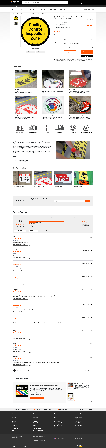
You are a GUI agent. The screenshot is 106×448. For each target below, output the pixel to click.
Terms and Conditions (58, 425)
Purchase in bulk (90, 47)
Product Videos (36, 421)
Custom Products (20, 168)
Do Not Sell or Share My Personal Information (25, 444)
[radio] (52, 221)
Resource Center (36, 416)
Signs (37, 6)
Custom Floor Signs (39, 186)
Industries (14, 421)
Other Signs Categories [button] (88, 9)
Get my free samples (36, 398)
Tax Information (57, 421)
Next (91, 401)
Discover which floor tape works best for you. (44, 385)
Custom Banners (58, 186)
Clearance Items (15, 425)
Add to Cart (87, 52)
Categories (14, 418)
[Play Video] (15, 23)
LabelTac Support (78, 417)
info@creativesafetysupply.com (39, 440)
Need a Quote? (90, 25)
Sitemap (34, 425)
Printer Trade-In (78, 426)
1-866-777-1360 (90, 2)
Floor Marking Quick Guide (80, 393)
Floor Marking (14, 6)
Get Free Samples (80, 3)
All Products (44, 6)
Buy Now (69, 52)
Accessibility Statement (58, 424)
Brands (13, 422)
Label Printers (23, 6)
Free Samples (35, 418)
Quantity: (56, 46)
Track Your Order (78, 421)
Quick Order (14, 424)
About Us (61, 6)
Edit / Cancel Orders (16, 431)
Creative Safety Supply (22, 446)
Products (14, 417)
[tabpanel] (78, 387)
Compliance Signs (42, 9)
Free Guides (35, 417)
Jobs (55, 417)
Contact (76, 418)
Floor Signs (31, 9)
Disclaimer (56, 426)
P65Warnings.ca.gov (82, 60)
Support (54, 6)
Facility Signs (53, 9)
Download (76, 390)
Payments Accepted (79, 425)
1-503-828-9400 (41, 437)
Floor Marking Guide (78, 383)
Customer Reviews (36, 422)
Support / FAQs (78, 416)
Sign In (13, 430)
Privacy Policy (14, 444)
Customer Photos (36, 424)
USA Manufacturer (60, 438)
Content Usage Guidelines (59, 422)
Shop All (13, 416)
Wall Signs (23, 9)
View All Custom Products (52, 189)
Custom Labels (78, 186)
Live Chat (76, 420)
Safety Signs (62, 9)
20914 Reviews (21, 226)
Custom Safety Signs (18, 186)
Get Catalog (73, 3)
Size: (55, 34)
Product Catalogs (36, 420)
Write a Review (46, 230)
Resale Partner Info (57, 418)
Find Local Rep (56, 420)
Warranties (77, 424)
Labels (31, 6)
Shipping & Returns (78, 422)
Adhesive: (56, 38)
